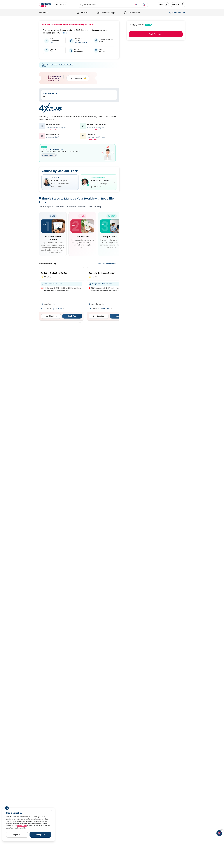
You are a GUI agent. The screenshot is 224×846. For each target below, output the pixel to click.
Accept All (40, 835)
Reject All (17, 835)
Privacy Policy (22, 826)
